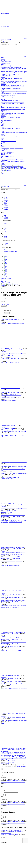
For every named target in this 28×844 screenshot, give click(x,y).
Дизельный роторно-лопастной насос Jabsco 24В (14, 431)
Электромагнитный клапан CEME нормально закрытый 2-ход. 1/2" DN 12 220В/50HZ (13, 515)
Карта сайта (4, 759)
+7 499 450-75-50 (5, 282)
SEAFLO (3, 106)
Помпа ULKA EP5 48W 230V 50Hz (10, 358)
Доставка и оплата (5, 63)
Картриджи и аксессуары (7, 156)
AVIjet (2, 111)
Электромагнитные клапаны (8, 132)
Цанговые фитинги (6, 128)
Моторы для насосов (6, 120)
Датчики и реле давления (7, 148)
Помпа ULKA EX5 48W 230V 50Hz (10, 646)
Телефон (3, 777)
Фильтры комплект (6, 153)
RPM (2, 121)
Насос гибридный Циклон (8, 397)
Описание (6, 312)
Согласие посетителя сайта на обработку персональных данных (13, 755)
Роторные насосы (17, 78)
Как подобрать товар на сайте (17, 749)
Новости (3, 752)
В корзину (3, 305)
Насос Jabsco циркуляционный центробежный (13, 684)
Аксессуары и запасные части (13, 74)
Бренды (3, 253)
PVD (2, 139)
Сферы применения (16, 752)
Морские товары (5, 143)
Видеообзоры (4, 751)
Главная (3, 285)
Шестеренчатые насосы (21, 81)
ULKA (2, 92)
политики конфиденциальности (15, 780)
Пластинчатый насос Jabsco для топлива (11, 561)
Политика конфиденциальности (9, 753)
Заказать (3, 783)
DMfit (2, 127)
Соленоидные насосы (9, 95)
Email (2, 796)
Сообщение (4, 799)
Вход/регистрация (14, 39)
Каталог (13, 748)
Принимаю (3, 842)
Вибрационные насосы (7, 93)
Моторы (3, 123)
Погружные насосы (6, 75)
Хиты (23, 752)
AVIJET (3, 124)
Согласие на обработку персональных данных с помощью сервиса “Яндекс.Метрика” (13, 757)
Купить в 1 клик (5, 304)
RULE (2, 89)
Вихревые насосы (10, 81)
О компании (19, 748)
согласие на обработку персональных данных (13, 782)
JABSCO (3, 77)
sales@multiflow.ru (9, 762)
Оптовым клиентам (6, 61)
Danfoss (3, 135)
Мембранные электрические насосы (10, 71)
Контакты (3, 64)
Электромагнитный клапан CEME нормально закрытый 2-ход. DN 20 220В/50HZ (13, 600)
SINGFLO (3, 99)
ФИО (2, 776)
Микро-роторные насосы (7, 85)
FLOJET (3, 70)
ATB (2, 118)
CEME (2, 96)
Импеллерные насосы (7, 78)
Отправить (3, 805)
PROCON (3, 84)
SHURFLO (3, 116)
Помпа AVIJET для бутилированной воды (12, 319)
